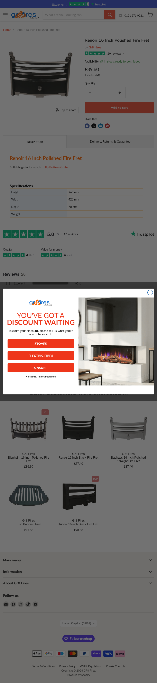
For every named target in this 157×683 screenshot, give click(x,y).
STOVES (41, 344)
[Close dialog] (150, 292)
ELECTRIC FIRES (40, 356)
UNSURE (40, 368)
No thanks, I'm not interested (41, 376)
